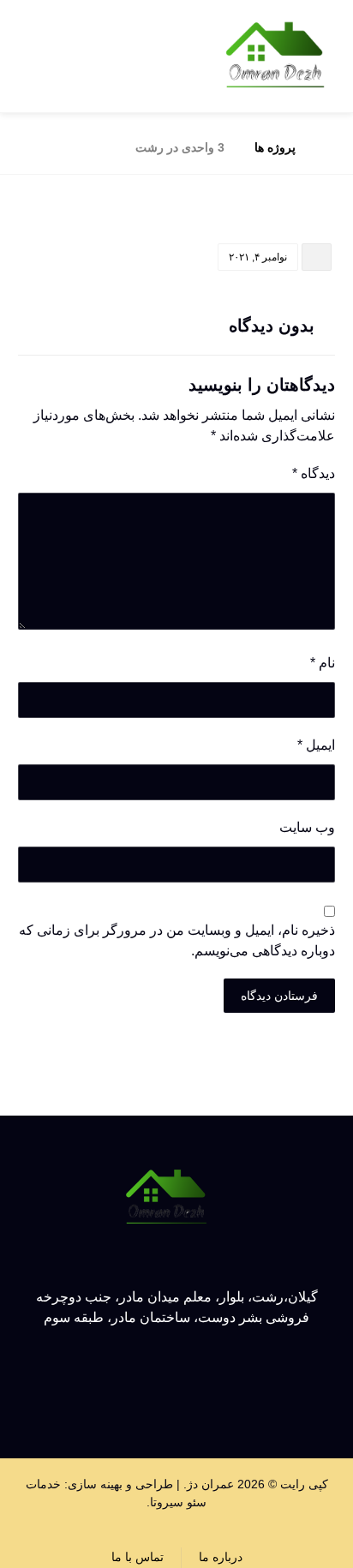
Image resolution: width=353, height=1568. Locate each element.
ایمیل (316, 745)
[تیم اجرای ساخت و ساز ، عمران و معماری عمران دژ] (275, 56)
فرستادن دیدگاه (279, 995)
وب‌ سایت (307, 827)
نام (322, 662)
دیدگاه (313, 473)
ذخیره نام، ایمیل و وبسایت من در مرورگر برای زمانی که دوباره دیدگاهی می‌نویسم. (177, 940)
